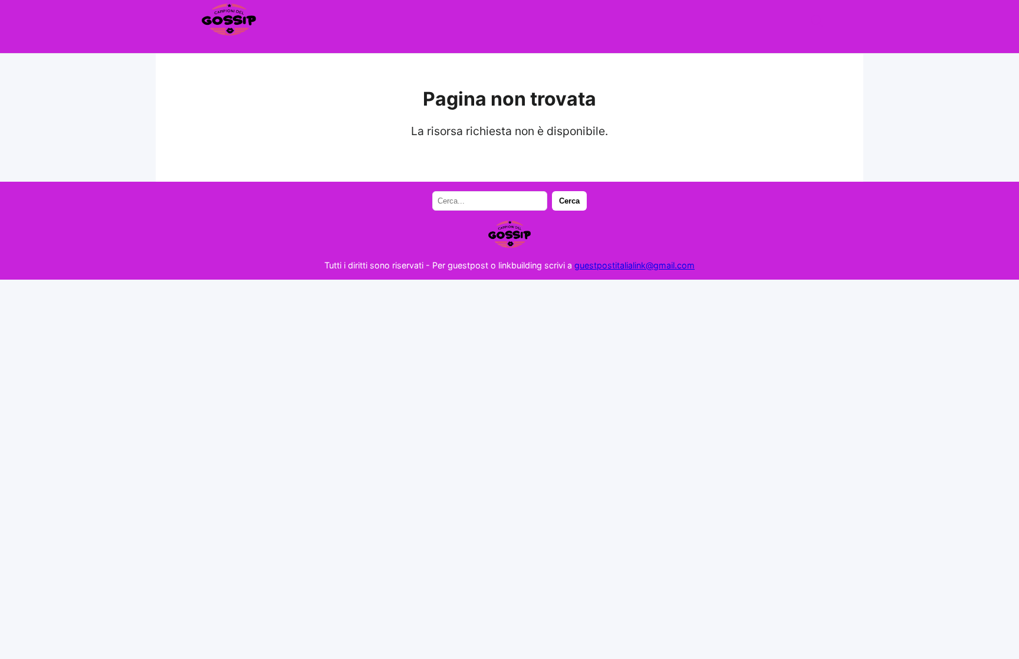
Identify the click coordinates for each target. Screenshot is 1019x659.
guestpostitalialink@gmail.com (634, 265)
